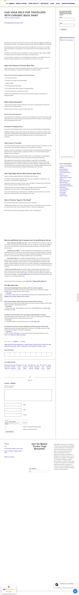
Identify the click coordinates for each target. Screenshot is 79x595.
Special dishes (63, 187)
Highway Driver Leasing (10, 296)
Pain (40, 344)
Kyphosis (35, 344)
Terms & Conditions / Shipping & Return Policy (13, 451)
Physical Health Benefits (65, 184)
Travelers (24, 346)
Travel (19, 346)
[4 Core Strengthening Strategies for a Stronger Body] (37, 367)
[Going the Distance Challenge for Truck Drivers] (78, 297)
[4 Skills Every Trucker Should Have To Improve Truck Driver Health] (43, 367)
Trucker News (63, 192)
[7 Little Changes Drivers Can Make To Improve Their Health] (49, 367)
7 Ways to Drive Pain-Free (39, 281)
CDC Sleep (33, 321)
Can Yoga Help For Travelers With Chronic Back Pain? (25, 14)
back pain (11, 344)
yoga (44, 346)
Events (61, 174)
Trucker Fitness (63, 190)
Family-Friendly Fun (64, 175)
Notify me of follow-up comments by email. (32, 426)
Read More (9, 293)
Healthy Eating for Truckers (66, 177)
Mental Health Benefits (65, 180)
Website (25, 414)
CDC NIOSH (35, 308)
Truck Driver (32, 346)
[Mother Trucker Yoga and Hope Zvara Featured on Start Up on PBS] (25, 367)
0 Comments (15, 341)
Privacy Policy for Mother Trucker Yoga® (13, 448)
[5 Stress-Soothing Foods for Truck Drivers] (31, 367)
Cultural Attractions (64, 169)
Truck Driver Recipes (64, 189)
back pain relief (19, 344)
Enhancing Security (64, 171)
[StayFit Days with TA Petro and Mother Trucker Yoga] (13, 367)
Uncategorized (63, 194)
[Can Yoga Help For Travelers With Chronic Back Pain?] (28, 31)
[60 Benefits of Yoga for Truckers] (19, 367)
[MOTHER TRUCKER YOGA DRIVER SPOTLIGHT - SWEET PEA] (7, 367)
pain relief (45, 344)
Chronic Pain (28, 344)
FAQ (5, 446)
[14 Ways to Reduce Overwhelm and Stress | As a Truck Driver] (1, 297)
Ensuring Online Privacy (65, 172)
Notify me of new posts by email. (30, 429)
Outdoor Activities (64, 182)
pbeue (23, 341)
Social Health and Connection (66, 185)
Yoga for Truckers (15, 17)
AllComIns (13, 335)
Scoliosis (13, 346)
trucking (39, 346)
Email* (61, 23)
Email (24, 409)
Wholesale (6, 444)
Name (24, 404)
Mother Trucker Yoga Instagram (67, 156)
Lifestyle (6, 17)
